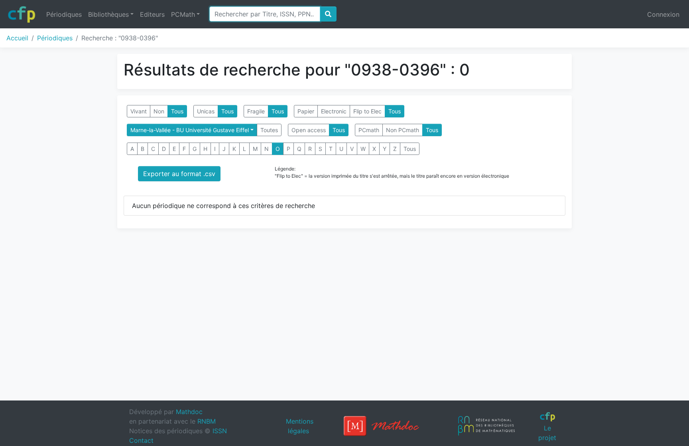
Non (159, 111)
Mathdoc (189, 412)
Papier (305, 111)
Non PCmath (402, 130)
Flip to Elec (367, 111)
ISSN (220, 431)
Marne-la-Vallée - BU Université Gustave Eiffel (189, 130)
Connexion (663, 14)
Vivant (138, 111)
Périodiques (64, 14)
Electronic (333, 111)
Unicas (206, 111)
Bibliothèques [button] (108, 14)
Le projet (547, 432)
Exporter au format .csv (179, 174)
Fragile (256, 111)
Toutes (269, 130)
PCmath (368, 130)
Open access (308, 130)
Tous (177, 111)
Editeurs (152, 14)
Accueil (17, 38)
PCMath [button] (183, 14)
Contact (141, 440)
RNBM (206, 421)
